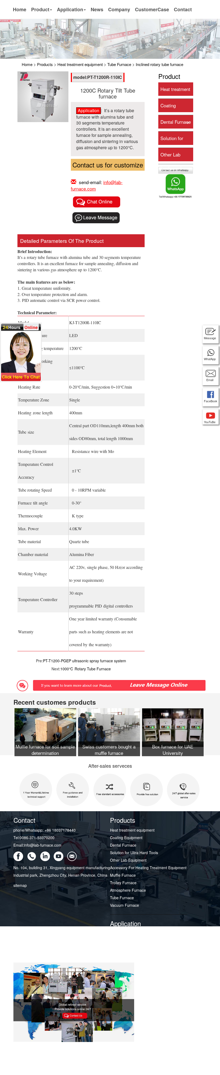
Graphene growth (125, 933)
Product (40, 9)
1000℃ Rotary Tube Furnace (85, 668)
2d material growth (126, 941)
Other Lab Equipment (128, 860)
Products (45, 64)
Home (19, 9)
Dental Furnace (175, 121)
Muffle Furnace (123, 875)
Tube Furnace (119, 64)
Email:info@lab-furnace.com (37, 845)
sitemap (20, 885)
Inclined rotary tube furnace (159, 64)
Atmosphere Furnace (128, 890)
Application (70, 9)
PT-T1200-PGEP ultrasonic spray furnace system (84, 660)
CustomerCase (152, 9)
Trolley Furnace (123, 882)
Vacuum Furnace (124, 905)
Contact (183, 9)
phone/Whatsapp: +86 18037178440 (44, 830)
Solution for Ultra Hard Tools (134, 852)
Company (119, 9)
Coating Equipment (126, 837)
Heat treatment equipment (80, 64)
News (97, 9)
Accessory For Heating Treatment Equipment (148, 867)
